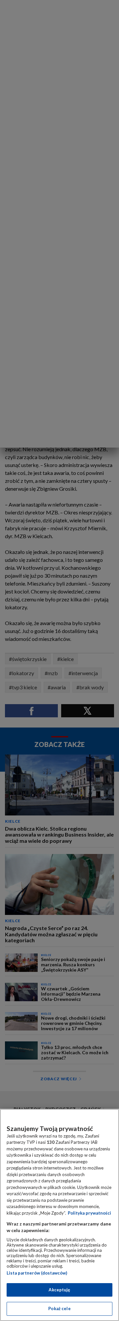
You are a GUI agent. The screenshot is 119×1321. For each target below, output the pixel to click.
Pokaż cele (59, 1308)
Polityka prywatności (89, 1213)
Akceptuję (59, 1289)
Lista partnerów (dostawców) (37, 1273)
